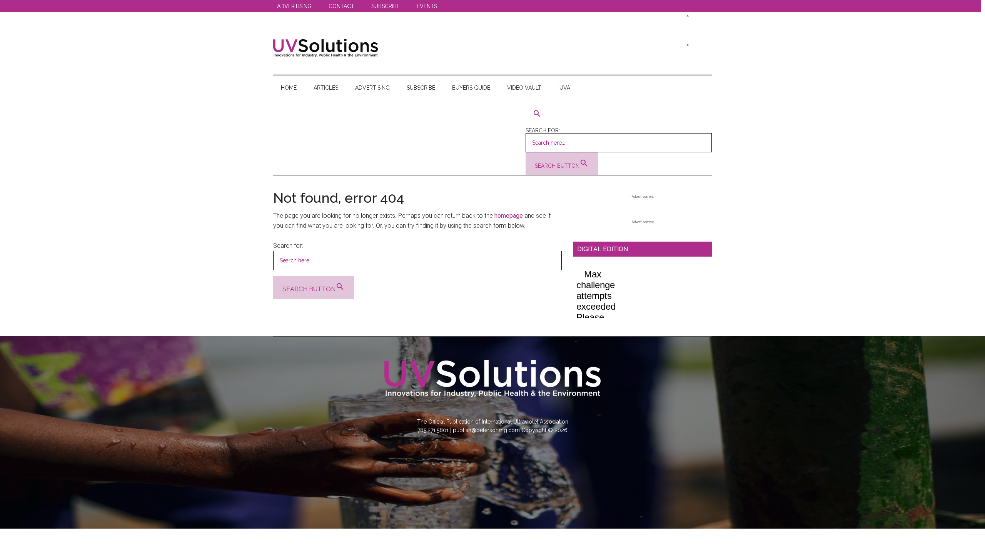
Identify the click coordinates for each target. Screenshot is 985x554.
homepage (508, 215)
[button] (619, 114)
